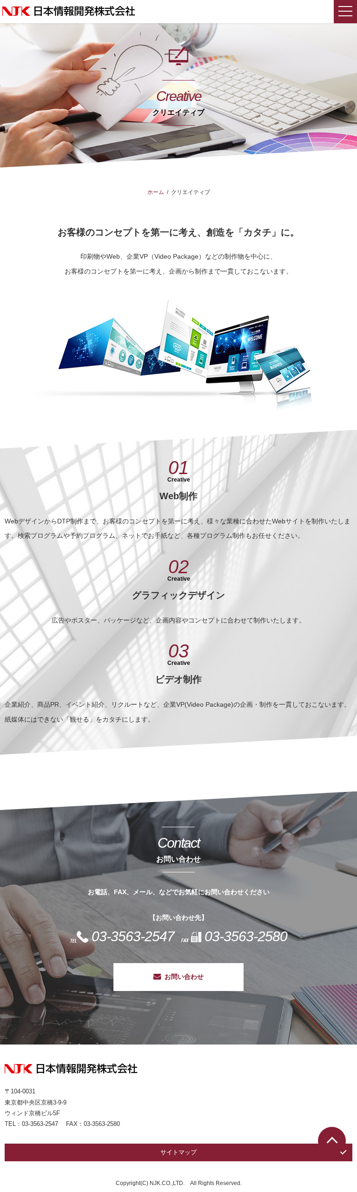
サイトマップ (178, 1152)
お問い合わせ (184, 976)
